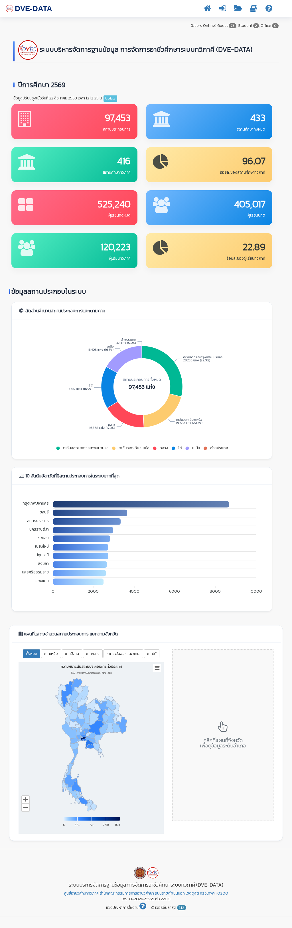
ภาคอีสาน (72, 653)
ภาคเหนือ (51, 653)
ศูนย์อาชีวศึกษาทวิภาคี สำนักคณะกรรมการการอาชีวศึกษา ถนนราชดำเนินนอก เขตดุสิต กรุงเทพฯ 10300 (146, 893)
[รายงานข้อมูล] (238, 10)
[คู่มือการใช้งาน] (253, 10)
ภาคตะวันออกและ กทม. (123, 653)
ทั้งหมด (31, 653)
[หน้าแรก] (207, 10)
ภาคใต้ (151, 653)
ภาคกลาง (93, 653)
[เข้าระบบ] (223, 10)
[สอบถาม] (269, 10)
